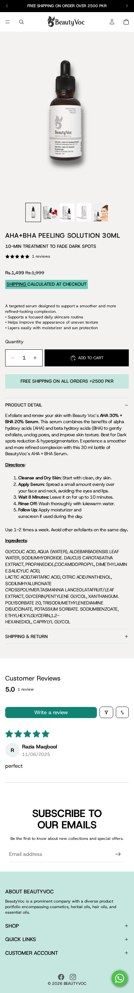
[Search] (21, 22)
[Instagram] (73, 977)
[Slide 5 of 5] (101, 212)
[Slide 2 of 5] (50, 212)
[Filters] (106, 712)
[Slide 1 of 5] (33, 212)
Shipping (17, 284)
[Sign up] (118, 854)
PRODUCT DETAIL (23, 405)
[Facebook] (61, 977)
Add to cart (90, 357)
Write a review (51, 712)
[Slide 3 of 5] (67, 212)
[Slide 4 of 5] (84, 212)
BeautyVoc (75, 983)
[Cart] (126, 22)
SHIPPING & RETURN (26, 636)
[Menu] (7, 21)
